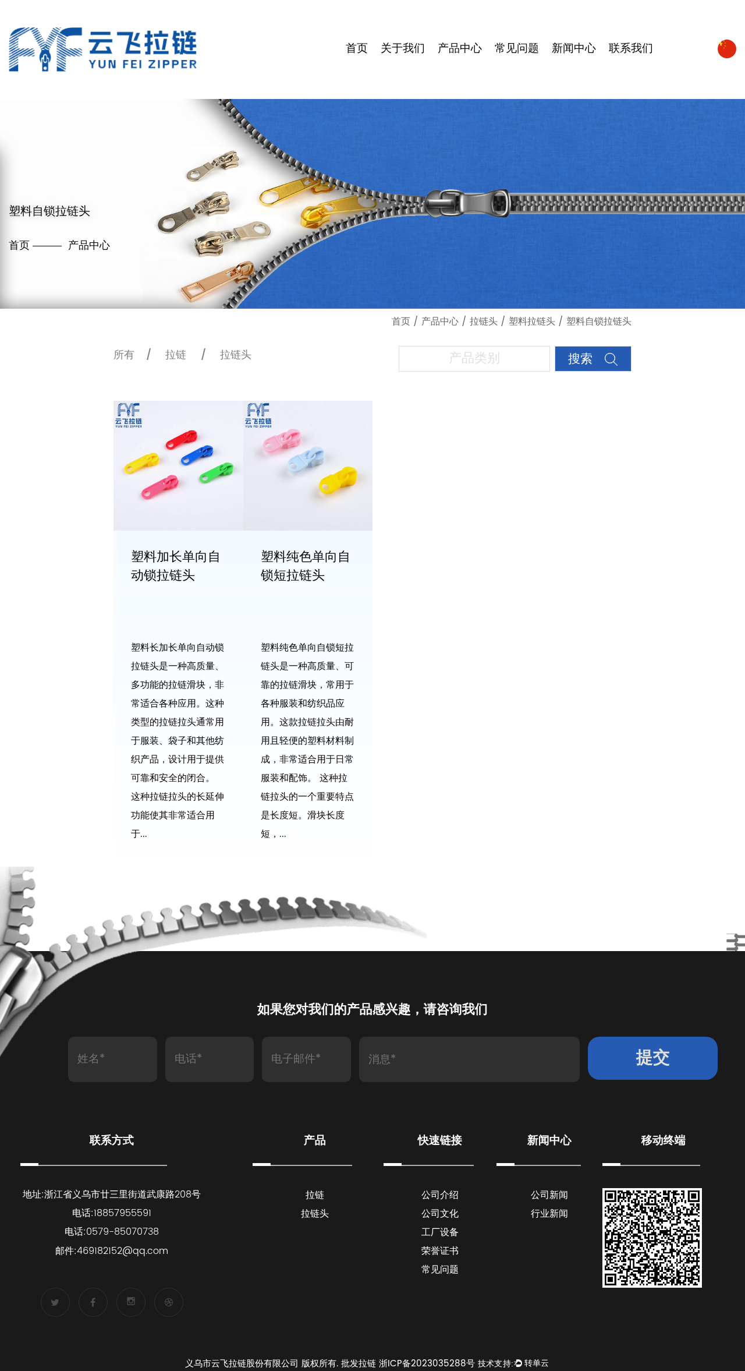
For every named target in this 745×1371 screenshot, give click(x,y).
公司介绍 (440, 1195)
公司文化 (440, 1213)
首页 (357, 49)
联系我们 (631, 49)
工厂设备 (440, 1232)
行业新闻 (549, 1213)
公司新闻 (549, 1195)
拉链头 (484, 321)
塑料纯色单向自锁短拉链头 (305, 566)
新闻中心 (574, 49)
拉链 (175, 355)
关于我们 (403, 49)
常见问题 (517, 49)
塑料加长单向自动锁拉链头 (176, 566)
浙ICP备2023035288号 (427, 1363)
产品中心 (460, 49)
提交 (653, 1058)
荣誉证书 (440, 1251)
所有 (123, 355)
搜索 (582, 359)
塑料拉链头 (532, 321)
